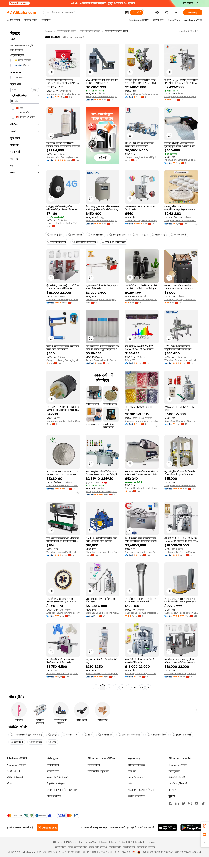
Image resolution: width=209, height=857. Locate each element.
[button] (127, 12)
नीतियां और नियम (54, 796)
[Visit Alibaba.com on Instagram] (190, 803)
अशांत (54, 742)
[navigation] (24, 359)
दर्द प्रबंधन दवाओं (180, 235)
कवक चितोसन (77, 235)
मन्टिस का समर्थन (72, 735)
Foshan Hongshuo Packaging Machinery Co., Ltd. (102, 299)
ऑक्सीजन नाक (107, 735)
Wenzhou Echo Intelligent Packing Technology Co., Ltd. (102, 612)
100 (142, 687)
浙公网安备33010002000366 (158, 852)
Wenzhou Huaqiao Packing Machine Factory (63, 552)
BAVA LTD (130, 360)
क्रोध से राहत (37, 742)
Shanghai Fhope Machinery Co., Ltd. (102, 552)
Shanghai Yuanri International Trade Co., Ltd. (181, 220)
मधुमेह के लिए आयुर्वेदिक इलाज (115, 242)
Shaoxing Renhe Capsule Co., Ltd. (142, 421)
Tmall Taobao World (88, 842)
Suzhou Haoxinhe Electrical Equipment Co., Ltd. (142, 488)
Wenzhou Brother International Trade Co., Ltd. (181, 360)
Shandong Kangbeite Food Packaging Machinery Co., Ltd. (142, 552)
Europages (151, 842)
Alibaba (48, 31)
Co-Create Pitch (15, 771)
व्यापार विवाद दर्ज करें (136, 777)
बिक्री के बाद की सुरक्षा (56, 783)
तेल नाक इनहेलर (56, 235)
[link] (205, 826)
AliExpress (58, 842)
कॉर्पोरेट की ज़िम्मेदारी (15, 777)
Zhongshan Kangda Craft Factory (63, 612)
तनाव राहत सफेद (97, 235)
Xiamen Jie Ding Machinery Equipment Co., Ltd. (142, 220)
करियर (9, 783)
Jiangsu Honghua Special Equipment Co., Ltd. (142, 157)
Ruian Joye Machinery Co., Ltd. (179, 421)
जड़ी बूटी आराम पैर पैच (158, 735)
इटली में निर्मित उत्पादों (183, 735)
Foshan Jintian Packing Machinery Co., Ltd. (181, 552)
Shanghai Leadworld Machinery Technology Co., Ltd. (181, 485)
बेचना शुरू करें (174, 771)
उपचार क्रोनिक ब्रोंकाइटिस (131, 735)
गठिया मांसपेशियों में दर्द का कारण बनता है (28, 735)
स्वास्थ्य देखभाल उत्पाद (66, 31)
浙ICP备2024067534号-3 (188, 852)
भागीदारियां (173, 789)
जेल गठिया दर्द (140, 235)
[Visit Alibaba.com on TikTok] (203, 803)
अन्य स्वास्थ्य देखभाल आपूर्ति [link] (116, 31)
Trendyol (139, 842)
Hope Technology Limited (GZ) (61, 223)
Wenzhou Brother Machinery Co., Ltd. (102, 220)
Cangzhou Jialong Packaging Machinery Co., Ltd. (63, 360)
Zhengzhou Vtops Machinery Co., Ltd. (102, 96)
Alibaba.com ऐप (118, 827)
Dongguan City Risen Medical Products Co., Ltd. (63, 94)
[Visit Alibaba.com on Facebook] (170, 803)
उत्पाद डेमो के (18, 742)
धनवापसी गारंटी (53, 771)
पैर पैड (90, 735)
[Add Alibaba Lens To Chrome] (47, 827)
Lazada (104, 842)
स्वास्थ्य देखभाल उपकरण (90, 31)
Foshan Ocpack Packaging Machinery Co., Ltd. (142, 94)
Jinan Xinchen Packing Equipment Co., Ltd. (181, 160)
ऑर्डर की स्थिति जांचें (177, 777)
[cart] (167, 13)
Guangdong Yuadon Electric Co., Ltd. (63, 421)
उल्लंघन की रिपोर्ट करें (136, 796)
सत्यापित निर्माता (94, 765)
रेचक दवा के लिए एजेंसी (58, 242)
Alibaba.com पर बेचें (178, 765)
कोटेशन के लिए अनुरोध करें (98, 771)
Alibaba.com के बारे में (17, 758)
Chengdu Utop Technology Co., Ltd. (142, 299)
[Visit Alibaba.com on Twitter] (183, 803)
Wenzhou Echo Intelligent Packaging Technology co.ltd (63, 299)
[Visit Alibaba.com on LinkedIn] (177, 803)
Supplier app (100, 827)
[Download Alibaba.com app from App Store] (167, 827)
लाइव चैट (132, 771)
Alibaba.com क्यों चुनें (16, 765)
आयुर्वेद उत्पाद (160, 235)
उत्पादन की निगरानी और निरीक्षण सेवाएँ (62, 789)
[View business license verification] (134, 852)
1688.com (71, 842)
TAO (130, 842)
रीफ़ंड (130, 783)
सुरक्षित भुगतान (53, 765)
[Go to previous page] (96, 687)
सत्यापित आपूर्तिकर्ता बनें (178, 783)
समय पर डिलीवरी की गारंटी (57, 777)
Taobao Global (118, 842)
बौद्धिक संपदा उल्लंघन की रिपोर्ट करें (141, 789)
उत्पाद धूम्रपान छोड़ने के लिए (86, 242)
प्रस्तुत (54, 735)
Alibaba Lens (20, 827)
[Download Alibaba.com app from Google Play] (191, 827)
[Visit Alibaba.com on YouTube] (197, 803)
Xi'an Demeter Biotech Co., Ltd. (62, 485)
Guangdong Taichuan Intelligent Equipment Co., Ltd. (181, 96)
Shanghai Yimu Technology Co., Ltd (102, 491)
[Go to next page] (148, 687)
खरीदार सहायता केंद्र (136, 765)
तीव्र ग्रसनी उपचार (119, 235)
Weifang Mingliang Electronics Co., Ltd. (181, 299)
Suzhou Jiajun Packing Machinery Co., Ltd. (63, 157)
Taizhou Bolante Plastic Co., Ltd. (102, 360)
